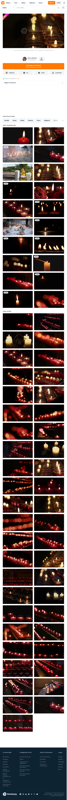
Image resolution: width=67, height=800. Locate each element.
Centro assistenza (45, 756)
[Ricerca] (58, 8)
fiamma (30, 120)
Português (60, 761)
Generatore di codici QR (7, 784)
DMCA (21, 758)
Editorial (32, 3)
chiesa (22, 120)
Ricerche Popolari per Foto (25, 769)
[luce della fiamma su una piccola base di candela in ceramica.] (49, 226)
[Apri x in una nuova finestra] (34, 793)
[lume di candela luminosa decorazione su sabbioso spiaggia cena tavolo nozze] (18, 153)
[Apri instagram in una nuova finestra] (23, 793)
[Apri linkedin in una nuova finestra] (26, 793)
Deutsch (59, 763)
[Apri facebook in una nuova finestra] (20, 793)
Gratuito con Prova (34, 66)
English (59, 756)
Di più (40, 3)
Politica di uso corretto (55, 795)
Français (59, 766)
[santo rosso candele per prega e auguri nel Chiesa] (49, 153)
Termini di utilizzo (46, 793)
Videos (23, 3)
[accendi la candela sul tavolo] (18, 244)
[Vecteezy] (3, 3)
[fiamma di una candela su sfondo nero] (49, 244)
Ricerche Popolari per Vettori (25, 765)
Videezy (5, 761)
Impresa (5, 763)
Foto (15, 3)
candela (6, 120)
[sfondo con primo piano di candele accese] (48, 262)
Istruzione (6, 766)
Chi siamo (43, 761)
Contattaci (43, 758)
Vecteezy (5, 758)
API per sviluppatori (6, 769)
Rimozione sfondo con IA (7, 780)
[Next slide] (60, 120)
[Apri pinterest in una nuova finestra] (28, 793)
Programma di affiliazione (24, 761)
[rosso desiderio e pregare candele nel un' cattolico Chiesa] (49, 135)
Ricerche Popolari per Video (25, 773)
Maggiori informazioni (10, 82)
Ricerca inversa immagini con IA (7, 775)
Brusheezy (6, 756)
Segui (41, 60)
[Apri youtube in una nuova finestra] (37, 793)
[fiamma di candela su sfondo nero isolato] (18, 298)
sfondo (56, 120)
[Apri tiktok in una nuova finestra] (31, 793)
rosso (14, 120)
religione (47, 120)
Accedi (58, 2)
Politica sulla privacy (58, 793)
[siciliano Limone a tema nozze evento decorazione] (18, 171)
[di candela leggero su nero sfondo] (18, 189)
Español (59, 758)
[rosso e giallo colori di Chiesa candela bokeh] (17, 262)
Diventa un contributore (43, 764)
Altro (58, 768)
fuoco (38, 120)
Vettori (8, 3)
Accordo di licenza (25, 756)
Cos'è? (17, 78)
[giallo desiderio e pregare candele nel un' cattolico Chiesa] (18, 339)
